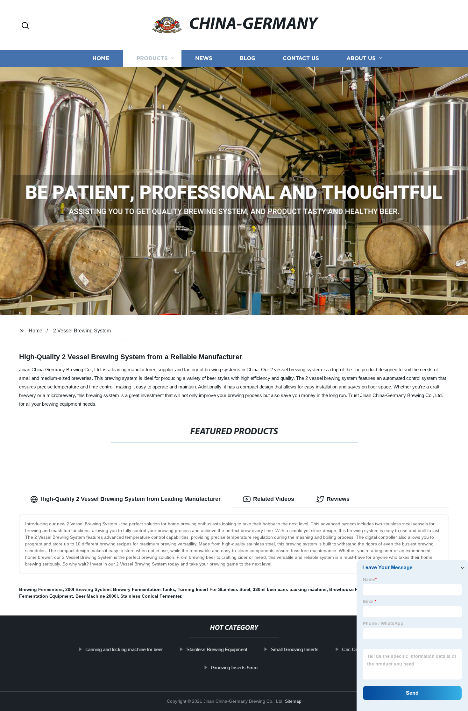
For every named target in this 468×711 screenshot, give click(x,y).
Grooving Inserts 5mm (234, 667)
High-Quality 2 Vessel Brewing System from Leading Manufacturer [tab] (130, 499)
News (203, 58)
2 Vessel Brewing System (82, 330)
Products (152, 58)
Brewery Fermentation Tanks (144, 589)
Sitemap (293, 701)
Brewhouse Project (349, 589)
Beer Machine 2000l (96, 596)
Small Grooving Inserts (294, 649)
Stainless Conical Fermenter (150, 596)
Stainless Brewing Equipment (216, 649)
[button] (25, 26)
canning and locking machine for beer (124, 649)
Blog (247, 58)
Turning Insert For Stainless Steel (214, 589)
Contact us (301, 58)
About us (361, 58)
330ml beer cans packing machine (290, 589)
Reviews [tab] (338, 499)
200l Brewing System (87, 589)
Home (100, 58)
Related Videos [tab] (273, 499)
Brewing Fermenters (41, 589)
